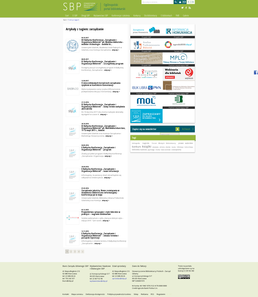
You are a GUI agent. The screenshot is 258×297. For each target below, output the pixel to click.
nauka (173, 147)
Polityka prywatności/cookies (119, 294)
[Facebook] (186, 8)
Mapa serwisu (77, 294)
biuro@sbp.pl (67, 281)
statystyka (155, 147)
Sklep (136, 294)
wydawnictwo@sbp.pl (98, 281)
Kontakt (65, 294)
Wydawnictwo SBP (101, 15)
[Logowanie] (180, 2)
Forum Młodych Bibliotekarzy (164, 143)
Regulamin (161, 294)
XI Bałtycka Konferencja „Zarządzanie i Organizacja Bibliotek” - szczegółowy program (102, 62)
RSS (152, 294)
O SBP (74, 15)
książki (146, 146)
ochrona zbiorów (165, 147)
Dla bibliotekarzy (150, 15)
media (157, 150)
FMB (177, 15)
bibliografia (136, 143)
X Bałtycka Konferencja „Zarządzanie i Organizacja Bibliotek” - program (98, 148)
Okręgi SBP (85, 15)
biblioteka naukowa (139, 149)
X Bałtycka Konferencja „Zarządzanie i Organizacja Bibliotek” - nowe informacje (100, 170)
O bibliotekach (166, 15)
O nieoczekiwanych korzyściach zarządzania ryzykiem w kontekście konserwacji (100, 84)
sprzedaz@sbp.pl (119, 278)
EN (193, 2)
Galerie (186, 15)
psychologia (151, 150)
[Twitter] (182, 8)
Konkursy (137, 15)
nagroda (145, 143)
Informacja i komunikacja (185, 147)
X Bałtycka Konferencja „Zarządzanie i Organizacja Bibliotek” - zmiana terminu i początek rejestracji (100, 235)
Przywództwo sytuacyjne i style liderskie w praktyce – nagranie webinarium (100, 213)
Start (67, 15)
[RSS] (190, 8)
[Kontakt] (184, 2)
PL (188, 2)
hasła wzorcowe (166, 150)
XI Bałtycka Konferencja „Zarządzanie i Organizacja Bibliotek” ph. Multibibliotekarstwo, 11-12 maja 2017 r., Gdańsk (103, 128)
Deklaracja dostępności (95, 294)
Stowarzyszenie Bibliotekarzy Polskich (81, 8)
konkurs (136, 146)
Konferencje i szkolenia (121, 15)
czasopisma (176, 149)
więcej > (115, 50)
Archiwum (186, 129)
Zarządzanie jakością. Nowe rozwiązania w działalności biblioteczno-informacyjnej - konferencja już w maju (100, 192)
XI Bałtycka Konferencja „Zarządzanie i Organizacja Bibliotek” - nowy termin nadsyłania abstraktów (103, 106)
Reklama (144, 294)
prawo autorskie (185, 143)
